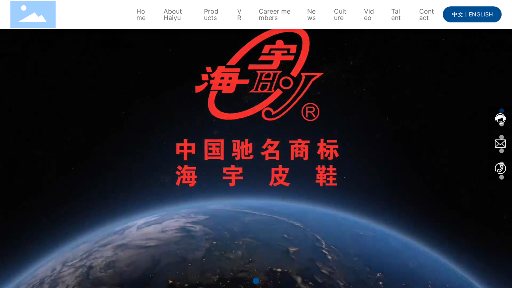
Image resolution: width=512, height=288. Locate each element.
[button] (256, 281)
